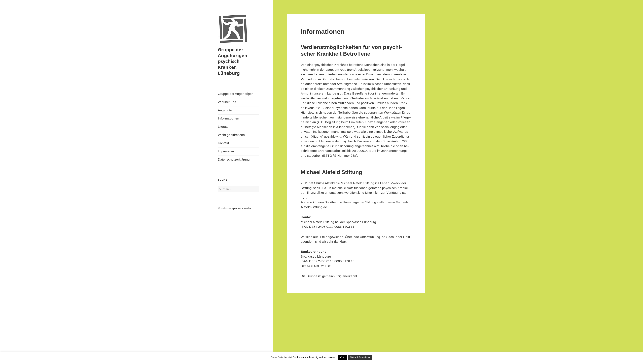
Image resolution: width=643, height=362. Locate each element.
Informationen (228, 118)
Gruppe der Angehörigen (236, 94)
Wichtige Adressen (231, 135)
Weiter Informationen (360, 357)
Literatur (224, 126)
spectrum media (241, 208)
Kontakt (223, 143)
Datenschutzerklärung (234, 159)
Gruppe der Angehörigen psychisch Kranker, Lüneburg (232, 61)
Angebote (225, 110)
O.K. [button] (342, 357)
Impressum (226, 151)
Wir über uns (227, 102)
